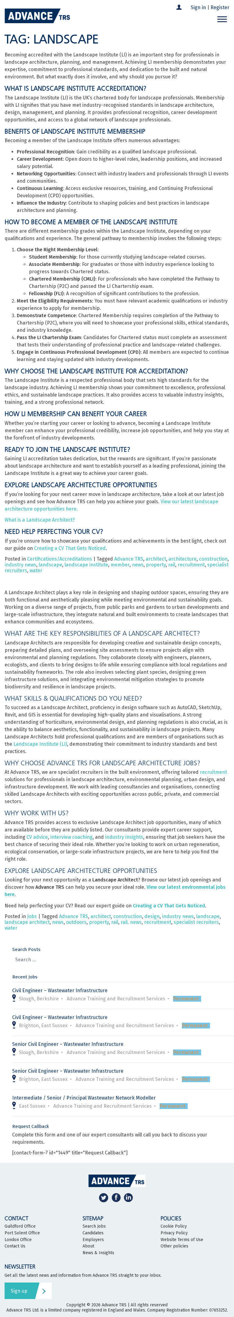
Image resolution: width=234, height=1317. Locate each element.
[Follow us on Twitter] (103, 1197)
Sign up (19, 1291)
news (138, 565)
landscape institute (86, 565)
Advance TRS (128, 559)
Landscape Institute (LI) (40, 744)
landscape (50, 565)
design (152, 916)
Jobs (32, 916)
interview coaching (71, 837)
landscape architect (27, 922)
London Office (18, 1239)
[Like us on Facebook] (116, 1197)
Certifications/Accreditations (59, 559)
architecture (182, 559)
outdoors (76, 922)
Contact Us (15, 1246)
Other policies (174, 1246)
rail (171, 565)
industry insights (124, 837)
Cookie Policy (174, 1226)
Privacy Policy (174, 1233)
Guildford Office (20, 1226)
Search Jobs (94, 1226)
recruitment (191, 565)
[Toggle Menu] (222, 19)
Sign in (198, 7)
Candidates (93, 1233)
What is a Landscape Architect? (40, 520)
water (36, 570)
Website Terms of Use (182, 1239)
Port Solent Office (22, 1233)
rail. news (131, 922)
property (156, 565)
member (120, 565)
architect (156, 559)
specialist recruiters (196, 922)
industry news (20, 565)
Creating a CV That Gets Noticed (70, 548)
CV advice (37, 837)
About (88, 1246)
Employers (93, 1239)
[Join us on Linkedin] (128, 1197)
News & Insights (98, 1253)
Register (220, 7)
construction (213, 559)
